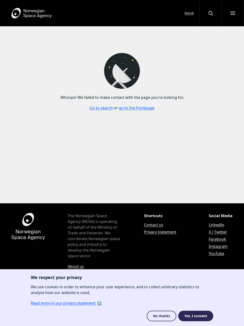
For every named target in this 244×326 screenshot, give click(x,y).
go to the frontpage (136, 107)
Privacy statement (160, 232)
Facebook (217, 239)
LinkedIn (216, 224)
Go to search (101, 107)
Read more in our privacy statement (64, 303)
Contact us (153, 224)
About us (76, 266)
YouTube (216, 253)
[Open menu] (233, 13)
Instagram (218, 246)
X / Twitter (218, 232)
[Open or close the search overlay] (210, 13)
